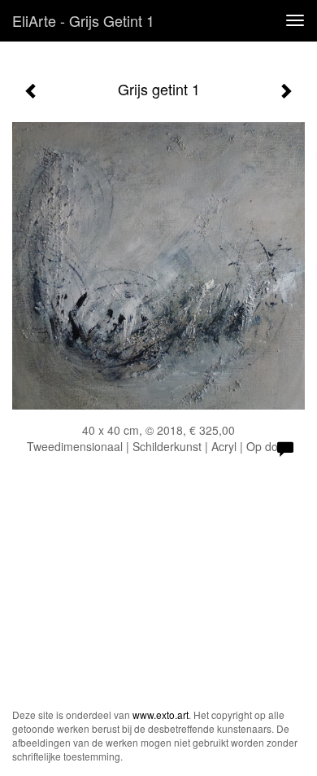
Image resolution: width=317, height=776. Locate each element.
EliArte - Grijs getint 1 (83, 20)
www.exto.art (160, 714)
